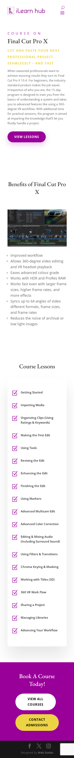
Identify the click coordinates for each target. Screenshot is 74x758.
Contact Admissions (37, 722)
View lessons (26, 137)
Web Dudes (45, 752)
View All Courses (35, 701)
